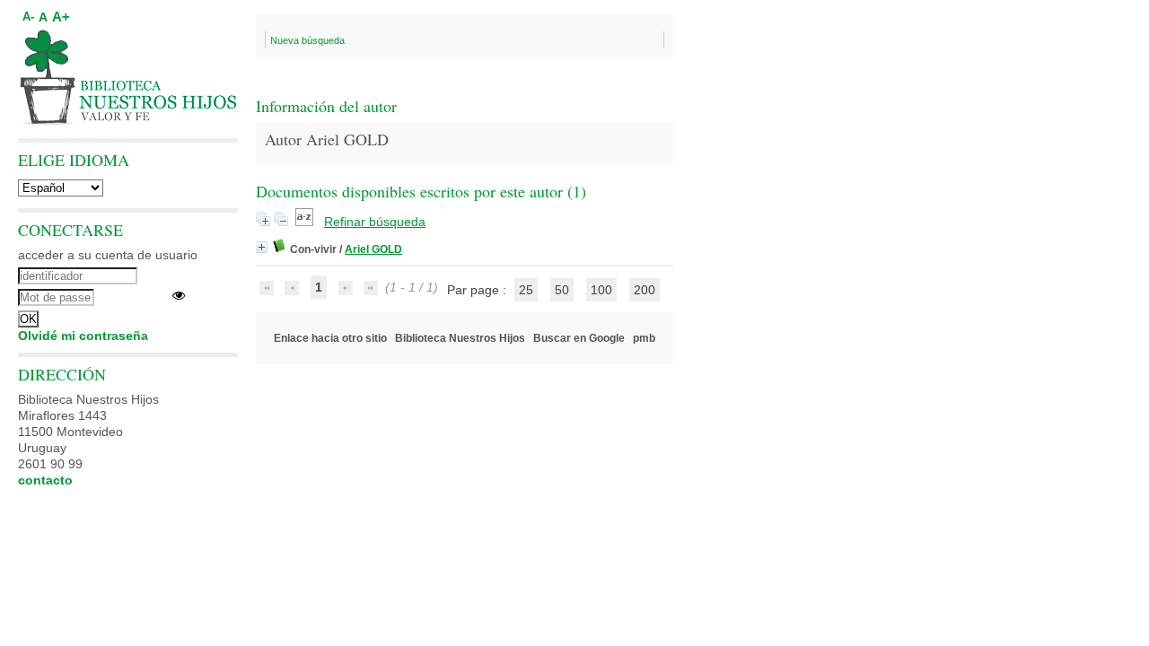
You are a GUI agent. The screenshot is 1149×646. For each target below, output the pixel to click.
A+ (61, 16)
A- (28, 17)
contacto (45, 480)
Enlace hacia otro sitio (330, 338)
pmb (644, 338)
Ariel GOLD (373, 249)
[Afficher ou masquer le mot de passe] (178, 295)
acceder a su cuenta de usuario (107, 255)
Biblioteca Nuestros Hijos (460, 338)
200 (644, 290)
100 (601, 290)
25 (526, 290)
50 (562, 290)
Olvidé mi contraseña (83, 335)
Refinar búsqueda (374, 221)
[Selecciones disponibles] (306, 221)
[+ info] (262, 247)
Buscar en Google (579, 338)
